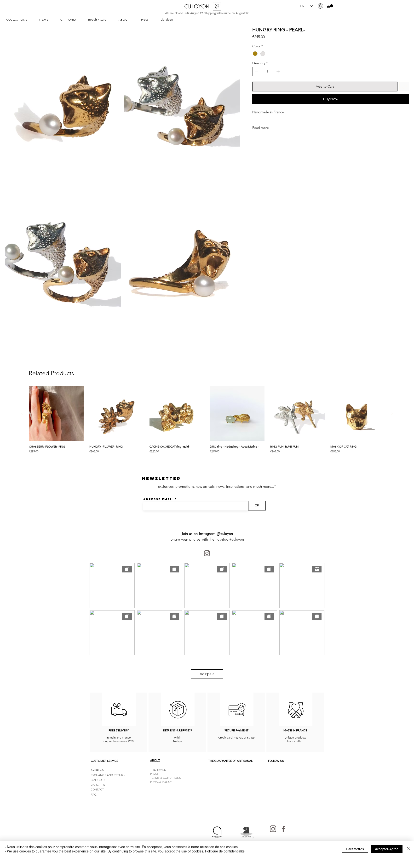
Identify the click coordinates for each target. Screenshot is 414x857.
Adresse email (158, 499)
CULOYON (196, 6)
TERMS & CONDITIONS (165, 777)
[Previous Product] (22, 413)
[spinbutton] (267, 71)
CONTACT (97, 789)
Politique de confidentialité (225, 851)
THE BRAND (158, 769)
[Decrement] (256, 71)
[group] (207, 422)
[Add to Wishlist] (404, 87)
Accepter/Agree (386, 848)
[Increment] (279, 71)
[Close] (408, 849)
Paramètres (355, 848)
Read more (260, 127)
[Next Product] (392, 413)
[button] (330, 6)
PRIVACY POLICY (161, 782)
